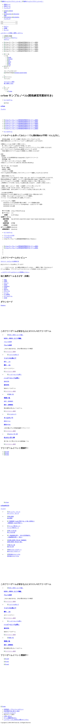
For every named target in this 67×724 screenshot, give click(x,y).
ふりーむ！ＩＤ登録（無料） (9, 33)
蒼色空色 (6, 381)
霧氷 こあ (7, 361)
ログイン (20, 33)
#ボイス (6, 283)
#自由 (5, 284)
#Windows (6, 286)
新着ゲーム (7, 4)
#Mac (5, 279)
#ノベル (6, 292)
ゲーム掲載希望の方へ (10, 718)
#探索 (5, 28)
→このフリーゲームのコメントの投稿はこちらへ (15, 272)
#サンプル (7, 291)
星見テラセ (7, 421)
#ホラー (6, 26)
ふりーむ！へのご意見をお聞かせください (16, 719)
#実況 (5, 281)
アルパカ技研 (8, 341)
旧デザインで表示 (9, 714)
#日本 (5, 298)
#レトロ (6, 30)
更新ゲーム (7, 6)
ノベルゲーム (8, 237)
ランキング (7, 8)
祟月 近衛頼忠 (8, 401)
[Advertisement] (30, 114)
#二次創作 (7, 294)
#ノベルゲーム (8, 100)
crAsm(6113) (5, 505)
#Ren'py (6, 289)
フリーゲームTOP (9, 235)
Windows (3, 305)
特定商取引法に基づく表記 (12, 711)
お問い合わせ (8, 716)
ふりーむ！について (10, 712)
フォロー (3, 109)
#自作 (5, 288)
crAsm (3, 106)
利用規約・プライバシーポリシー (14, 709)
